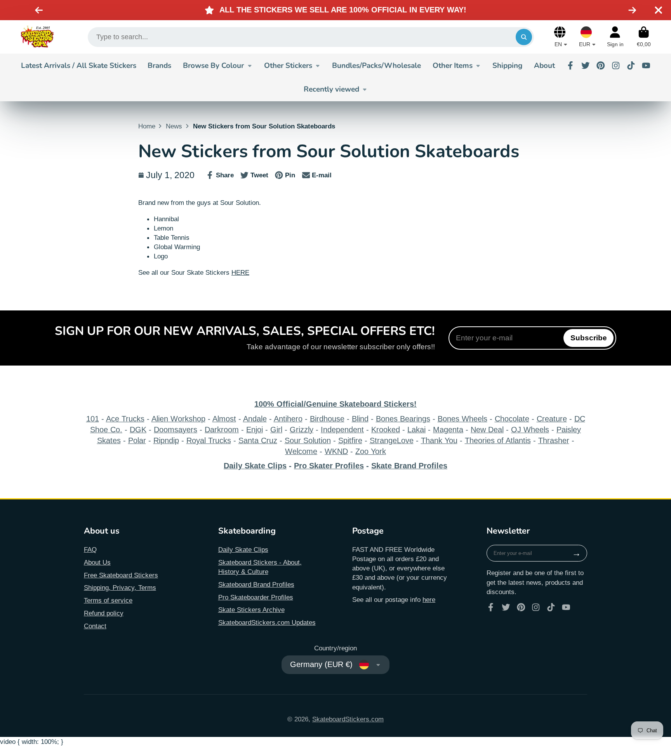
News (174, 126)
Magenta (448, 429)
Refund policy (103, 613)
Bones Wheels (462, 418)
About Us (97, 562)
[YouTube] (646, 65)
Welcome (301, 451)
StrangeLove (392, 440)
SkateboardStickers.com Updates (267, 622)
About (544, 66)
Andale (255, 418)
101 (92, 418)
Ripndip (166, 440)
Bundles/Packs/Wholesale (376, 66)
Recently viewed (331, 89)
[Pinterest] (600, 65)
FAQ (90, 549)
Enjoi (254, 429)
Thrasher (553, 440)
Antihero (288, 418)
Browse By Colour (213, 66)
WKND (336, 451)
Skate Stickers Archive (251, 610)
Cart (644, 36)
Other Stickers (288, 66)
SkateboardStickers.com (348, 719)
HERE (240, 272)
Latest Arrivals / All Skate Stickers (78, 66)
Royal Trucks (208, 440)
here (428, 599)
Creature (552, 418)
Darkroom (222, 429)
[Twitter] (585, 65)
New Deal (487, 429)
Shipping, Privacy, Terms (120, 587)
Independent (342, 429)
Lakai (416, 429)
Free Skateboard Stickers (121, 575)
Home (146, 126)
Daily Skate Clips (243, 549)
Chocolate (512, 418)
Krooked (385, 429)
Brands (159, 66)
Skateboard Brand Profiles (256, 584)
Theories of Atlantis (498, 440)
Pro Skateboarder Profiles (255, 597)
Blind (360, 418)
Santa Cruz (257, 440)
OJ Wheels (530, 429)
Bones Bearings (403, 418)
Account (615, 36)
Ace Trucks (125, 418)
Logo (37, 37)
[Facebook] (570, 65)
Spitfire (350, 440)
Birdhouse (327, 418)
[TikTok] (631, 65)
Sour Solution (308, 440)
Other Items (453, 66)
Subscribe (588, 338)
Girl (276, 429)
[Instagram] (616, 65)
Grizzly (301, 429)
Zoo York (370, 451)
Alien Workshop (178, 418)
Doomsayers (175, 429)
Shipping (507, 66)
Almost (224, 418)
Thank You (439, 440)
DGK (138, 429)
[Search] (524, 37)
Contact (95, 626)
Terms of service (108, 600)
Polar (137, 440)
